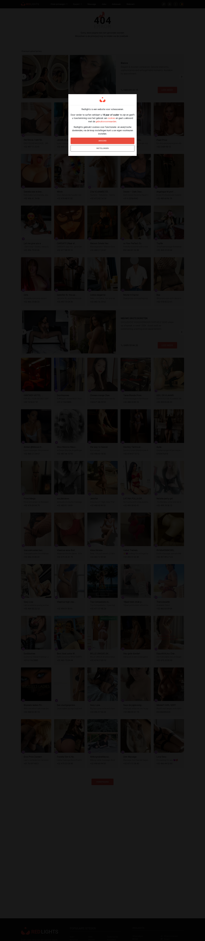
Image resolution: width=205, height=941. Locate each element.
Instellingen (103, 148)
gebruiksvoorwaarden (106, 121)
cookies (111, 118)
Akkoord (102, 141)
